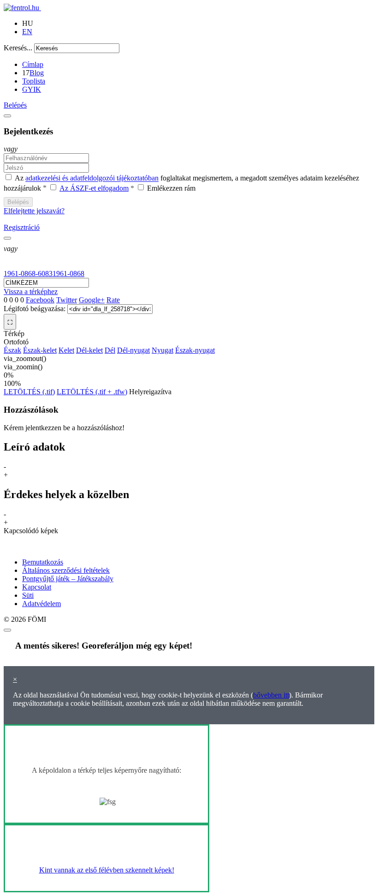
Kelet (66, 350)
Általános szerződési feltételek (66, 570)
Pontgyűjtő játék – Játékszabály (67, 579)
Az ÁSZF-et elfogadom (94, 188)
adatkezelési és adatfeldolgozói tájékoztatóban (92, 178)
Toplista (33, 81)
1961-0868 (68, 273)
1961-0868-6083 (28, 273)
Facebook (40, 300)
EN (27, 32)
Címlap (32, 64)
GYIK (31, 89)
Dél (110, 350)
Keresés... (18, 48)
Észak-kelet (40, 350)
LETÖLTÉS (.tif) (29, 392)
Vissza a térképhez (31, 291)
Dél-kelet (89, 350)
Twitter (66, 300)
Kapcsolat (36, 587)
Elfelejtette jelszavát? (34, 211)
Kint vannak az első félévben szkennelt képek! (106, 870)
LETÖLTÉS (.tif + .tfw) (92, 392)
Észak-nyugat (195, 350)
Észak (12, 350)
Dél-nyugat (133, 350)
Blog (37, 73)
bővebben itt (271, 695)
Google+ (92, 300)
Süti (28, 595)
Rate (113, 300)
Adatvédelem (41, 603)
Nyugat (162, 350)
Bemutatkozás (42, 562)
